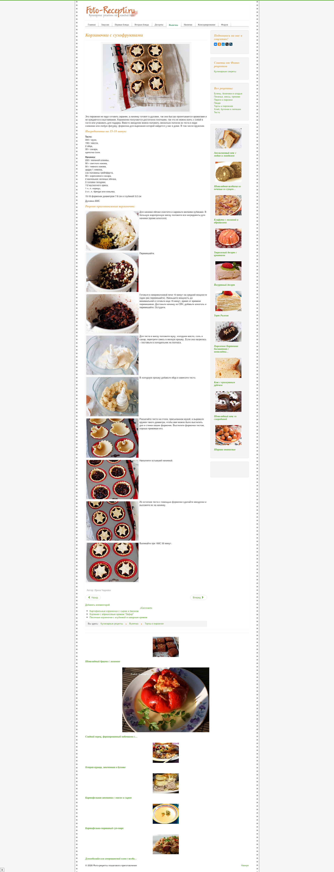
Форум (224, 24)
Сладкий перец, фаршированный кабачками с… (111, 736)
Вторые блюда (142, 24)
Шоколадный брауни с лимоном (102, 661)
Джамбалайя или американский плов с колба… (111, 858)
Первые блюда (122, 24)
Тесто (217, 112)
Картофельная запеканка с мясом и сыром (108, 797)
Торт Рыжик (221, 315)
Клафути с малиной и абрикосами (226, 221)
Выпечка (173, 24)
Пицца (217, 102)
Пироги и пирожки (223, 99)
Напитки (188, 24)
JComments (146, 607)
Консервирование (206, 24)
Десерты (159, 24)
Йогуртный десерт (224, 285)
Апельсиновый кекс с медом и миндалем (225, 154)
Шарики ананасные (225, 449)
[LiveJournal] (230, 44)
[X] (227, 44)
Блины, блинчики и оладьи (228, 93)
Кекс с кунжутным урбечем (224, 384)
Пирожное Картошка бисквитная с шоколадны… (226, 348)
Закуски (105, 24)
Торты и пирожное (223, 106)
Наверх (245, 865)
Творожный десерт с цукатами (225, 254)
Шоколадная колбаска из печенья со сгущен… (227, 188)
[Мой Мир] (223, 44)
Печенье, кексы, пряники (227, 96)
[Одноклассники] (219, 44)
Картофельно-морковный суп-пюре (104, 828)
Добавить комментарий (97, 604)
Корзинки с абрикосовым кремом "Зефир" (112, 614)
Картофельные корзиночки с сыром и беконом (114, 611)
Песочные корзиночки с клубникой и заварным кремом (118, 617)
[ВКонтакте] (215, 44)
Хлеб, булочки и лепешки (227, 109)
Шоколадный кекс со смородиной (225, 418)
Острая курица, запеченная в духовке (105, 767)
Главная (92, 24)
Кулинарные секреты (225, 71)
